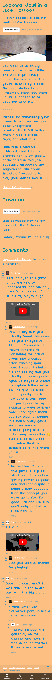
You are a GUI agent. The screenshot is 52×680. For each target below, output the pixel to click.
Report (29, 668)
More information (17, 187)
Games (5, 671)
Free (18, 671)
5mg (12, 522)
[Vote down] (3, 276)
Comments (45, 678)
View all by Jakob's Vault (17, 668)
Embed (36, 668)
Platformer (12, 671)
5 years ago (27, 273)
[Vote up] (3, 273)
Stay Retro (15, 273)
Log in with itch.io (17, 259)
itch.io (5, 668)
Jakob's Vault (19, 327)
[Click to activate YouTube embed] (22, 311)
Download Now (11, 30)
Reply (8, 322)
